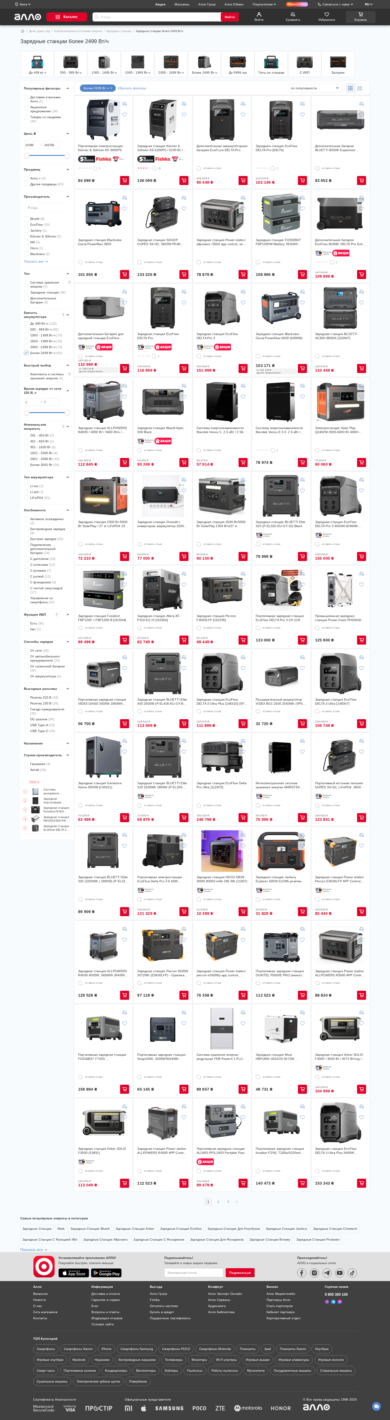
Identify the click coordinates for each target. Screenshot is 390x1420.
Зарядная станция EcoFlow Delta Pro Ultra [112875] (222, 785)
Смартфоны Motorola (215, 1349)
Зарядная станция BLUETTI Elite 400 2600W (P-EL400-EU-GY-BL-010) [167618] (162, 702)
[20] (154, 168)
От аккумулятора (45, 676)
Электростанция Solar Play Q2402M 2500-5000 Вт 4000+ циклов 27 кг (337, 430)
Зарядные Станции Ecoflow (181, 1228)
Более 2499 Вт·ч (46, 353)
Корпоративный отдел (283, 1318)
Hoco (36, 248)
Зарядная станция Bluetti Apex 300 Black (160, 430)
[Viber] (327, 1302)
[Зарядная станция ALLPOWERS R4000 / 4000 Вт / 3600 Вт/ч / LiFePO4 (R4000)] (104, 402)
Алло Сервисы (219, 1300)
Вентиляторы (146, 1370)
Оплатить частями (164, 1306)
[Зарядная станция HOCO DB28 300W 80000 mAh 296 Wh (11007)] (222, 851)
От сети (39, 650)
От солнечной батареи (47, 668)
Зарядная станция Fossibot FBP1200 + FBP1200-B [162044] (102, 618)
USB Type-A (42, 725)
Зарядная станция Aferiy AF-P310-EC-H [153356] (159, 618)
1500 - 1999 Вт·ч (46, 341)
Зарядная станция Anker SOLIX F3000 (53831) (102, 1151)
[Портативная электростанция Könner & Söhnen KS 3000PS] (104, 120)
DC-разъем (42, 719)
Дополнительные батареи (43, 300)
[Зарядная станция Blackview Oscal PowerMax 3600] (104, 214)
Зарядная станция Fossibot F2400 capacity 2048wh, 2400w (56, 809)
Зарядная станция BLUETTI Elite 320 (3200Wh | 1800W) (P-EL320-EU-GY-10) (103, 879)
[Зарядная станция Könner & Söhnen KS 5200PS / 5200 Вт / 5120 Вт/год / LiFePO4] (163, 120)
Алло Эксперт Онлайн (225, 1294)
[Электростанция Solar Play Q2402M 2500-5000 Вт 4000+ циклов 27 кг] (340, 402)
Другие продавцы (47, 184)
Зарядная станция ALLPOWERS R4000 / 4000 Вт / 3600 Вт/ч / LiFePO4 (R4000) (102, 430)
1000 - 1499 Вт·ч (46, 335)
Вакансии (40, 1294)
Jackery (38, 230)
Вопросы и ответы (105, 1312)
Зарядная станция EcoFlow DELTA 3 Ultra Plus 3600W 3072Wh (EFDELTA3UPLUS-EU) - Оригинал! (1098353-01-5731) (340, 1151)
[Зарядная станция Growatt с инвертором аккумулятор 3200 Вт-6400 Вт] (163, 496)
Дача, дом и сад (39, 31)
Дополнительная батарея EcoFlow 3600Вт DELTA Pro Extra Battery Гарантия (340, 242)
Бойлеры (171, 1370)
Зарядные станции (118, 31)
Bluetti (37, 219)
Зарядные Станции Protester (318, 1239)
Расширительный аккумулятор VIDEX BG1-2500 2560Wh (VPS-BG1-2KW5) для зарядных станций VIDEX (280, 702)
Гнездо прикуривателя (47, 711)
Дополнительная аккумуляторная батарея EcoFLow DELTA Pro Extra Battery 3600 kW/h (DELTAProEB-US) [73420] (222, 148)
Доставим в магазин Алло (45, 99)
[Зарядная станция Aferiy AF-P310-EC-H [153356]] (163, 590)
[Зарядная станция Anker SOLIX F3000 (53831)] (104, 1122)
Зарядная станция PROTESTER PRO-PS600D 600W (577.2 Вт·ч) (56, 819)
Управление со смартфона (42, 600)
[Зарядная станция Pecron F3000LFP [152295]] (222, 590)
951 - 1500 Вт (43, 447)
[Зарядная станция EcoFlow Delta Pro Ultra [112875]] (222, 757)
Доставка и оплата (105, 1294)
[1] (332, 262)
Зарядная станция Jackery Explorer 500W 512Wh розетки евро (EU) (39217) (278, 879)
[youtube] (339, 1272)
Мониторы (199, 1359)
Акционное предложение (44, 109)
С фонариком (43, 582)
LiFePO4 (40, 498)
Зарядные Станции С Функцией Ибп (49, 1239)
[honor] (281, 1409)
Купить (124, 180)
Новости (39, 1300)
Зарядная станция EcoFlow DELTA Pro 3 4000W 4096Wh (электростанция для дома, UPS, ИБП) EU (340, 524)
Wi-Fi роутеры (226, 1359)
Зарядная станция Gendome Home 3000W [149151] (100, 785)
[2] (272, 168)
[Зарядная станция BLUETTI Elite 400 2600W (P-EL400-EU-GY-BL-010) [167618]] (163, 673)
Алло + (38, 178)
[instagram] (314, 1272)
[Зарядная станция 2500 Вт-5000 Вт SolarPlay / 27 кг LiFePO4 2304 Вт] (104, 496)
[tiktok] (352, 1272)
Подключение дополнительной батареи (43, 549)
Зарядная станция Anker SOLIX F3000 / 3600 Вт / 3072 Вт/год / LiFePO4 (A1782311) (339, 1057)
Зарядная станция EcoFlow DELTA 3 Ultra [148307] (336, 701)
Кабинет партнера (281, 1312)
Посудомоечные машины (292, 1370)
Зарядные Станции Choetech (335, 1228)
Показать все (34, 261)
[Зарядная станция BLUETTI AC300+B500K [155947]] (340, 308)
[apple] (143, 1409)
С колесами (42, 564)
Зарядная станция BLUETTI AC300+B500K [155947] (336, 336)
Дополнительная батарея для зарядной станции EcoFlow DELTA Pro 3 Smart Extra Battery (102, 336)
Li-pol (37, 492)
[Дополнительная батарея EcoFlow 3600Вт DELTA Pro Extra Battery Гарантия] (340, 214)
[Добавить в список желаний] (124, 114)
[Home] (22, 31)
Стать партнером (280, 1306)
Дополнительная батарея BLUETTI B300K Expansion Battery (335, 148)
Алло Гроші (158, 1294)
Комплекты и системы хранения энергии (50, 376)
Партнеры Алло (279, 1300)
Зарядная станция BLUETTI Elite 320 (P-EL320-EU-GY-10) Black (280, 524)
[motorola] (248, 1409)
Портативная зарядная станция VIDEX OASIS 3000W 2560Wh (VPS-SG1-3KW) (102, 702)
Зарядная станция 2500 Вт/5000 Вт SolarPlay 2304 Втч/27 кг (221, 524)
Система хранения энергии (50, 284)
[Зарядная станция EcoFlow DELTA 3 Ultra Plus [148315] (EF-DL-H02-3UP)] (222, 673)
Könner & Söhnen (45, 236)
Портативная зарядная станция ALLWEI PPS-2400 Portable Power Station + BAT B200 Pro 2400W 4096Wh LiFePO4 (222, 1151)
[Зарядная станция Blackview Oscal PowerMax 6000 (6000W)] (281, 308)
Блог (94, 1306)
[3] (95, 168)
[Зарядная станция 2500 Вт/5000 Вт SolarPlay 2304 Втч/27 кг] (222, 496)
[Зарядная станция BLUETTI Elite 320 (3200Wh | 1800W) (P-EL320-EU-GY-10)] (104, 851)
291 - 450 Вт (42, 435)
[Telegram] (333, 1302)
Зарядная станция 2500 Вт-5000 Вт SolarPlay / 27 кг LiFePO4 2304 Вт (103, 524)
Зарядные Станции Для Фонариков (217, 1239)
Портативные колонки (80, 1370)
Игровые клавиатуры (294, 1359)
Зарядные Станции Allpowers (105, 1239)
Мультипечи (256, 1370)
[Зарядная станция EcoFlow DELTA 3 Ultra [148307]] (340, 673)
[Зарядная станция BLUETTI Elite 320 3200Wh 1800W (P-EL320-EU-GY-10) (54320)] (163, 757)
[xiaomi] (128, 1409)
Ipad (268, 1349)
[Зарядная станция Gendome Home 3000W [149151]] (104, 757)
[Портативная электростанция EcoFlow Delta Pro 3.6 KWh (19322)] (163, 851)
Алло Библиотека (221, 1312)
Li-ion (37, 486)
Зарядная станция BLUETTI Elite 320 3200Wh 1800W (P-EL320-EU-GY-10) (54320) (162, 785)
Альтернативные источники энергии (78, 31)
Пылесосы (194, 1370)
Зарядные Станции (36, 1228)
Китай (38, 770)
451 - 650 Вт (42, 441)
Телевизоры (174, 1359)
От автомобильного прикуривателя (45, 658)
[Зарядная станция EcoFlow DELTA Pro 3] (222, 308)
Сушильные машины (52, 1381)
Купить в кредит (162, 1312)
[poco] (200, 1409)
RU (367, 4)
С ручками (40, 570)
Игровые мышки (257, 1359)
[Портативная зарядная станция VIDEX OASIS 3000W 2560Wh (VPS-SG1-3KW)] (104, 673)
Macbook (79, 1359)
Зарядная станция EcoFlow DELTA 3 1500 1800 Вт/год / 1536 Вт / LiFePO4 (56, 828)
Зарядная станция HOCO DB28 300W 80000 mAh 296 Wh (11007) (222, 879)
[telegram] (327, 1272)
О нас (37, 1306)
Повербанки (138, 1381)
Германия (40, 764)
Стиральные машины (336, 1370)
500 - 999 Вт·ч (44, 329)
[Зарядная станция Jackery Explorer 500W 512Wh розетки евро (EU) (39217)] (281, 851)
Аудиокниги (217, 1306)
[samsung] (169, 1409)
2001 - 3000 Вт (45, 459)
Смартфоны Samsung (137, 1349)
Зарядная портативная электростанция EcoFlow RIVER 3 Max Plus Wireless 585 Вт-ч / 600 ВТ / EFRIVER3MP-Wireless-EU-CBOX (56, 800)
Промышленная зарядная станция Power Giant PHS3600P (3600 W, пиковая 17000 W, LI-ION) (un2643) (339, 618)
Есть (37, 623)
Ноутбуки (322, 1349)
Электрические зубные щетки (98, 1381)
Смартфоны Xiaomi (78, 1349)
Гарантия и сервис (105, 1300)
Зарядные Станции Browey (269, 1239)
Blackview (40, 254)
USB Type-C (42, 731)
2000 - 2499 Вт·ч (46, 347)
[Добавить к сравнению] (124, 103)
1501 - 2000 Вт (44, 453)
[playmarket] (106, 1272)
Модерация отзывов (106, 1318)
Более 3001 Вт (45, 465)
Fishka (155, 1300)
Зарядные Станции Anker (135, 1228)
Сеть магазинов (45, 1312)
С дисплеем (43, 559)
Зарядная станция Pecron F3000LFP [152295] (216, 618)
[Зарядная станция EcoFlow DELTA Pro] (163, 308)
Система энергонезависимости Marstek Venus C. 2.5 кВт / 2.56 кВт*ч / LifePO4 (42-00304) (220, 430)
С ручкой (40, 576)
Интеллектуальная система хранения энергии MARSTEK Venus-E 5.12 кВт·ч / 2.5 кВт (278, 785)
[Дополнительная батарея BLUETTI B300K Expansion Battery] (340, 120)
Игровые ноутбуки (50, 1359)
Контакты (40, 1318)
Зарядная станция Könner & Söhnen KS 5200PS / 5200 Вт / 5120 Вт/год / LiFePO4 (160, 148)
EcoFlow (40, 224)
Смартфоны (46, 1349)
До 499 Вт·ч (43, 323)
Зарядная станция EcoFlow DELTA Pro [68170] (276, 148)
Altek (61, 1228)
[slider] (26, 155)
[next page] (237, 1202)
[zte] (220, 1409)
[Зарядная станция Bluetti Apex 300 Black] (163, 402)
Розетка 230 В (44, 703)
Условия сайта (102, 1324)
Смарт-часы (46, 1370)
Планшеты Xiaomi (293, 1349)
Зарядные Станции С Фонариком (158, 1239)
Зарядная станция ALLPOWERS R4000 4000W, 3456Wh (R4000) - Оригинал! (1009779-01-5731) (103, 973)
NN (35, 242)
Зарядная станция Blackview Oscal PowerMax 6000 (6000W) (279, 336)
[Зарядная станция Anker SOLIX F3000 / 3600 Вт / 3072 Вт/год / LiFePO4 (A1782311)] (340, 1028)
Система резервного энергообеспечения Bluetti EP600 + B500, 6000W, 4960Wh (57, 791)
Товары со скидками (45, 119)
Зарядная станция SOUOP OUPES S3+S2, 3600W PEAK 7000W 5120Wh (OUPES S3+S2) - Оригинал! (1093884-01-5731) (162, 242)
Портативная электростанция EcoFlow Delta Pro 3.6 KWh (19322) (159, 879)
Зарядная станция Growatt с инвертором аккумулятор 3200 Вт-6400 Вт (160, 524)
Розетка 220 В (44, 697)
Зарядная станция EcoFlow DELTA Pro (158, 336)
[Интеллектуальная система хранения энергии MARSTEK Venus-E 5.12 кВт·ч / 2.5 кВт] (281, 757)
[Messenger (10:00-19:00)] (339, 1302)
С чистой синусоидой (46, 590)
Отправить (96, 17)
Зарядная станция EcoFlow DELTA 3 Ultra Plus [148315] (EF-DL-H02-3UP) (221, 702)
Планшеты (247, 1349)
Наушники (102, 1359)
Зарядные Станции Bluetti (90, 1228)
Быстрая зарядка (46, 539)
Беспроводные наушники (137, 1359)
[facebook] (301, 1272)
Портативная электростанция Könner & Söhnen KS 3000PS (100, 148)
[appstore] (73, 1272)
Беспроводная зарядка (47, 531)
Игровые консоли (331, 1359)
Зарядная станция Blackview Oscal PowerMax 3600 (99, 242)
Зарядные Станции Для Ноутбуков (233, 1228)
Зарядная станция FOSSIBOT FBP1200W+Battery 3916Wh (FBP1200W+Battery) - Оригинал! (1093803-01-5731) (281, 242)
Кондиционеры (116, 1370)
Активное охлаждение (47, 521)
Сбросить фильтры (132, 88)
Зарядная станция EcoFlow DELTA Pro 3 (217, 336)
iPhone (106, 1349)
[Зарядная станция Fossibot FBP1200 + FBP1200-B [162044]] (104, 590)
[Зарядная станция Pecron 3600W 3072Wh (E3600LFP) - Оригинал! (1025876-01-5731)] (163, 945)
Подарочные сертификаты (170, 1318)
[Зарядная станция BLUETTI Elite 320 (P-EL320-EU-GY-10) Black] (281, 496)
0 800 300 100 (336, 1294)
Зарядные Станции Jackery (286, 1228)
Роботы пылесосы (224, 1370)
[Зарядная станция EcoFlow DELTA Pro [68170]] (281, 120)
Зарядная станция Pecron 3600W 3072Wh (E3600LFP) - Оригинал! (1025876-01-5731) (162, 973)
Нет (35, 629)
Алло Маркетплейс (281, 1294)
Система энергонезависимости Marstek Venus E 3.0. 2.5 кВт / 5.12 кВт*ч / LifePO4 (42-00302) (279, 430)
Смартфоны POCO (176, 1349)
